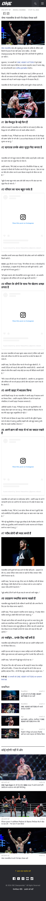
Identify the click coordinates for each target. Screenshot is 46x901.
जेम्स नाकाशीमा (6, 48)
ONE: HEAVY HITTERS (25, 62)
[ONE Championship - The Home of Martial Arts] (6, 3)
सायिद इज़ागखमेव (21, 68)
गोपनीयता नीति (17, 889)
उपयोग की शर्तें (28, 889)
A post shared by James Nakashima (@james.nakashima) (23, 248)
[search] (35, 3)
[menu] (42, 3)
